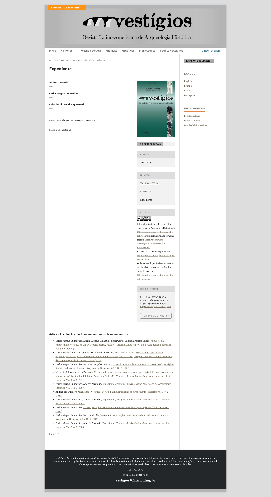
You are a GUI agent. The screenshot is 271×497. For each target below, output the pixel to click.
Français (188, 90)
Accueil (53, 60)
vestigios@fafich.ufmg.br (135, 480)
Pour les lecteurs (192, 115)
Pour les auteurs (192, 120)
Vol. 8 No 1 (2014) (82, 60)
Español (188, 85)
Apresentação (82, 391)
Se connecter (72, 7)
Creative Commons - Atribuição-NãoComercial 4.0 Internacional (151, 243)
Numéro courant (90, 51)
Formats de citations (154, 316)
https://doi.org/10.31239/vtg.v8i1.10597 (76, 120)
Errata (87, 407)
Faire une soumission (199, 61)
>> (58, 433)
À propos (67, 51)
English (188, 81)
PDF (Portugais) (151, 144)
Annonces (128, 51)
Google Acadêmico (171, 51)
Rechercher (212, 51)
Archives (111, 51)
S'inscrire (56, 7)
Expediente (108, 383)
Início (52, 51)
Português (189, 95)
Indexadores (147, 51)
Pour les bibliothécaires (195, 125)
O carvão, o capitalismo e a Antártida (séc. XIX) (138, 364)
